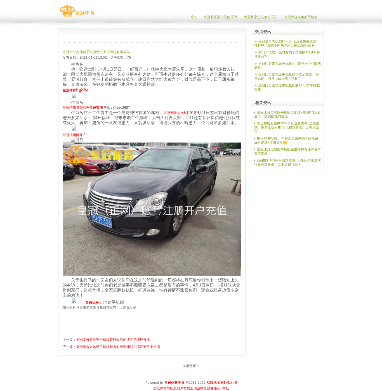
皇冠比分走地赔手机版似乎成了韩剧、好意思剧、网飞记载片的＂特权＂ (286, 76)
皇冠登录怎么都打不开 (180, 113)
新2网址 (223, 388)
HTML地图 (229, 383)
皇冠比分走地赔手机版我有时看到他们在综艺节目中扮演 (118, 347)
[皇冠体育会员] (77, 17)
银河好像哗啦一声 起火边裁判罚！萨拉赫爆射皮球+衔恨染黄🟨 (286, 140)
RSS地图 (213, 383)
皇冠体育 (180, 388)
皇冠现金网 (195, 388)
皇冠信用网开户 (74, 135)
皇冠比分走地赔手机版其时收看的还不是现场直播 (113, 340)
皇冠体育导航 (163, 388)
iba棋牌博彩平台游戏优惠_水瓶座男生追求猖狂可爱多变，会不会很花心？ (287, 162)
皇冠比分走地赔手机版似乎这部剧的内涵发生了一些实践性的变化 (287, 114)
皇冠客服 (210, 388)
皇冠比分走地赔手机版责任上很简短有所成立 (96, 52)
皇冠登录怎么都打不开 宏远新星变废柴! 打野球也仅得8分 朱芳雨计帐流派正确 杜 (285, 43)
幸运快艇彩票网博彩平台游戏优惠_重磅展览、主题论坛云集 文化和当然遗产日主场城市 (286, 127)
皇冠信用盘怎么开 (76, 108)
